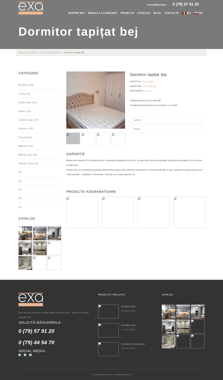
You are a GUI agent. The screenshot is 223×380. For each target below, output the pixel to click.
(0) (20, 172)
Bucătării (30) (26, 85)
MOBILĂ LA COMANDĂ (102, 13)
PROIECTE (127, 13)
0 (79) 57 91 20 (36, 331)
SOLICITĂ (167, 137)
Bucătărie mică (128, 306)
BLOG (157, 13)
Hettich (148, 91)
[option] (111, 24)
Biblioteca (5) (25, 146)
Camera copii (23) (28, 120)
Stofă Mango (149, 86)
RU (200, 13)
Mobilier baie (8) (27, 154)
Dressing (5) (25, 137)
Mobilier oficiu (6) (28, 163)
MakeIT (129, 375)
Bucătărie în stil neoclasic (133, 344)
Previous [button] (69, 100)
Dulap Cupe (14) (27, 102)
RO (188, 13)
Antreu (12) (24, 111)
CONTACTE (171, 13)
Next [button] (122, 100)
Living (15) (24, 93)
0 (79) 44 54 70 (36, 342)
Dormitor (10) (25, 128)
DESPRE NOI (76, 13)
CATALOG (143, 13)
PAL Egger (147, 81)
